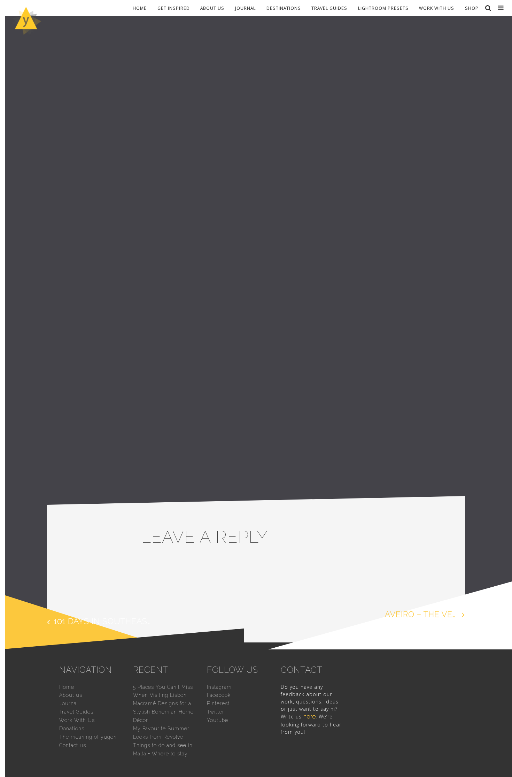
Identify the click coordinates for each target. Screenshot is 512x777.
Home (140, 8)
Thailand (325, 395)
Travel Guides (329, 8)
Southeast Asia (287, 395)
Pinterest (218, 703)
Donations (71, 728)
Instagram (219, 687)
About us (212, 8)
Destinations (283, 8)
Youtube (217, 720)
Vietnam (152, 402)
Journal (245, 8)
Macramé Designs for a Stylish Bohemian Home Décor (163, 712)
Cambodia (187, 395)
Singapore (248, 395)
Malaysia (217, 395)
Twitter (215, 712)
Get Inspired (173, 8)
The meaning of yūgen (88, 737)
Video (349, 395)
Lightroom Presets (383, 8)
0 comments (183, 402)
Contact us (72, 745)
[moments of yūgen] (26, 33)
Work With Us (436, 8)
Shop (472, 8)
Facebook (219, 695)
